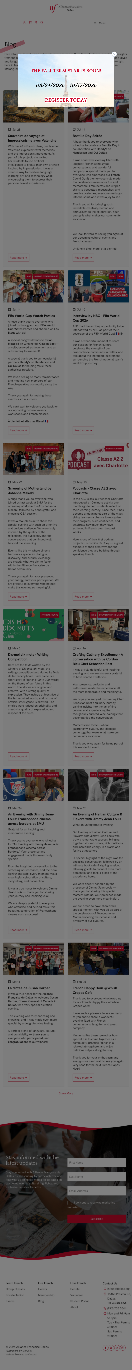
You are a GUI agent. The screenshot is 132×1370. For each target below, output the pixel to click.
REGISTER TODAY (66, 100)
